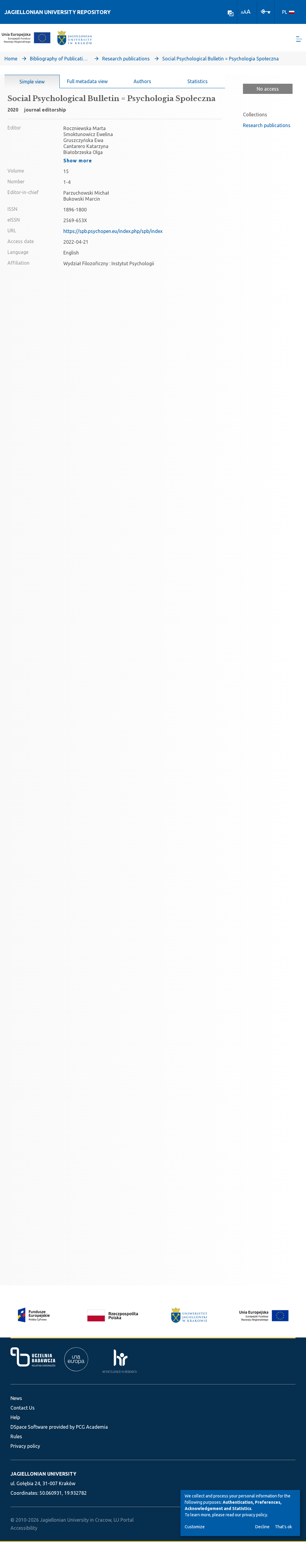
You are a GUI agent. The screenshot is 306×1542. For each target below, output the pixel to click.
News (16, 1398)
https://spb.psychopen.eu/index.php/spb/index (113, 231)
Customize (195, 1526)
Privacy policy (25, 1446)
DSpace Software (29, 1427)
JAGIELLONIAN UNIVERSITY (43, 1474)
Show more (77, 160)
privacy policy (254, 1514)
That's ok (283, 1526)
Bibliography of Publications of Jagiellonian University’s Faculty (60, 58)
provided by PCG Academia (78, 1427)
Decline (262, 1526)
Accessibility (23, 1528)
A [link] (242, 12)
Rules (16, 1436)
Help (15, 1417)
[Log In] (265, 11)
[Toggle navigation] (299, 39)
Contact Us (22, 1407)
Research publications (126, 58)
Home (10, 58)
